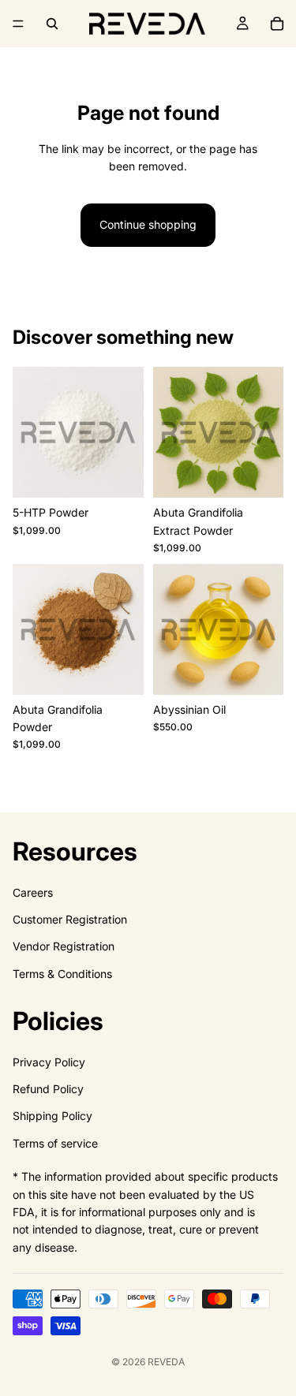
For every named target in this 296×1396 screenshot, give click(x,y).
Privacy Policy (49, 1062)
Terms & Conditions (62, 973)
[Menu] (18, 24)
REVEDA (166, 1362)
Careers (33, 892)
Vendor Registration (63, 946)
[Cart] (277, 23)
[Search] (52, 23)
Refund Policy (48, 1089)
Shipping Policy (52, 1115)
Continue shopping (148, 224)
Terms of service (55, 1143)
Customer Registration (70, 919)
